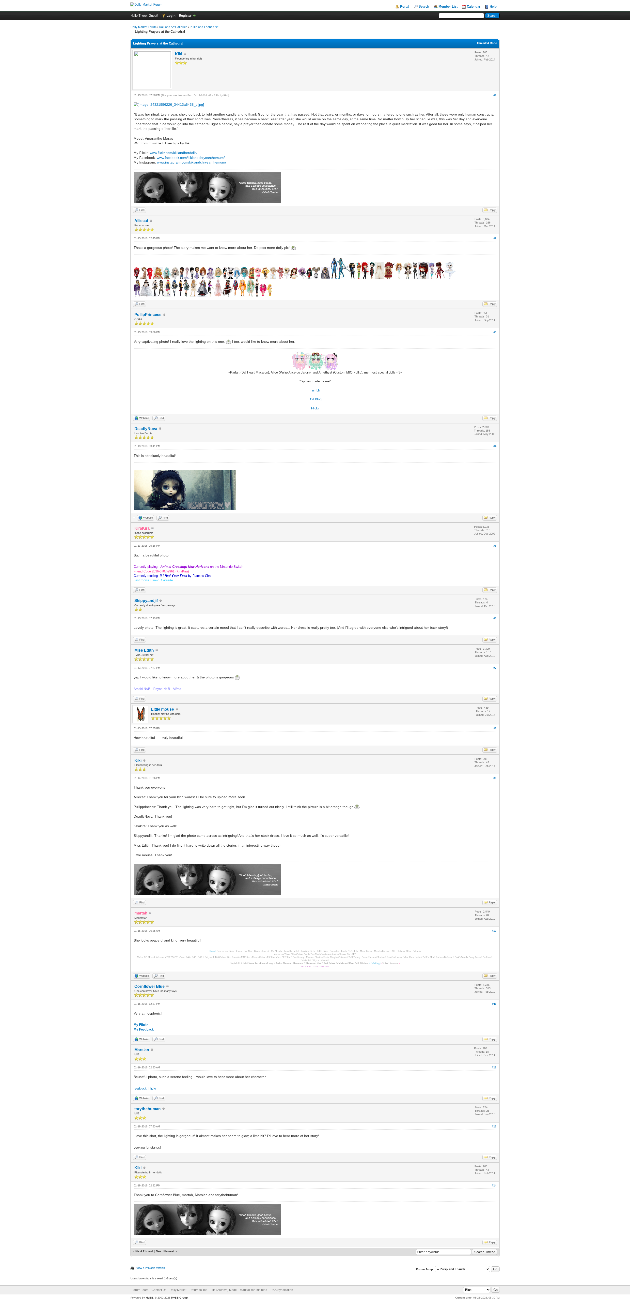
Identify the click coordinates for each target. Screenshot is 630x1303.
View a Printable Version (150, 1267)
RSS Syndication (281, 1290)
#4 (494, 446)
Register (185, 15)
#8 (494, 728)
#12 (494, 1067)
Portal (404, 6)
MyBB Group (179, 1297)
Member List (448, 6)
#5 (494, 545)
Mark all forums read (253, 1290)
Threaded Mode (487, 43)
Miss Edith (144, 650)
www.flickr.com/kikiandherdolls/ (173, 153)
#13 (494, 1126)
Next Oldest (144, 1251)
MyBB (149, 1297)
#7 (494, 667)
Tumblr (315, 390)
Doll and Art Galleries (173, 27)
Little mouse (162, 709)
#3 (494, 332)
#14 (494, 1185)
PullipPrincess (147, 315)
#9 (494, 778)
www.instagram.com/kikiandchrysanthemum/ (191, 162)
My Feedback (144, 1029)
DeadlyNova (145, 429)
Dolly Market (178, 1290)
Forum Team (140, 1290)
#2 (494, 238)
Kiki (178, 54)
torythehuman (147, 1109)
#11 (494, 1003)
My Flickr (141, 1025)
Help (493, 6)
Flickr (315, 408)
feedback (140, 1088)
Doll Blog (315, 399)
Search (424, 6)
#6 (494, 618)
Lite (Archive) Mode (224, 1290)
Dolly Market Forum (143, 27)
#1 (494, 95)
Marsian (141, 1050)
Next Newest (165, 1251)
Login (171, 15)
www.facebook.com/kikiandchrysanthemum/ (191, 158)
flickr (152, 1088)
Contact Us (159, 1290)
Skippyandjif (146, 601)
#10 (494, 930)
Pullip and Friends (202, 27)
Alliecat (141, 221)
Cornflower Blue (149, 986)
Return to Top (198, 1290)
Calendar (473, 6)
